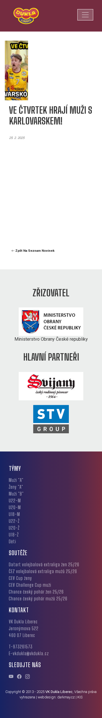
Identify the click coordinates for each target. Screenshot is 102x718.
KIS (79, 697)
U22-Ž (14, 521)
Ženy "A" (16, 487)
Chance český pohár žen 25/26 (36, 591)
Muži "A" (16, 480)
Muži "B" (16, 493)
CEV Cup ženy (20, 578)
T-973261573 (21, 646)
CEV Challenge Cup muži (30, 585)
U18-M (14, 514)
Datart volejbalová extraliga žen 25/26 (44, 564)
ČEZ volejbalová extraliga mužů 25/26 (43, 571)
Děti (12, 541)
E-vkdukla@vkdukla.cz (29, 653)
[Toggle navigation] (85, 14)
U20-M (15, 507)
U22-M (15, 500)
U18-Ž (14, 534)
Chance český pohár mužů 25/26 (38, 598)
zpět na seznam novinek (34, 251)
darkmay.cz (66, 697)
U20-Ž (14, 527)
